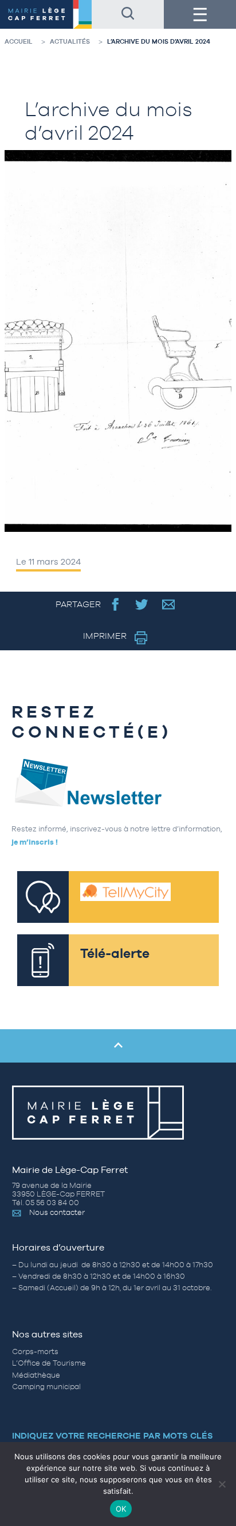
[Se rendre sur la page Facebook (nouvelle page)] (115, 604)
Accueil (19, 41)
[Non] (221, 1484)
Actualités (70, 41)
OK (121, 1508)
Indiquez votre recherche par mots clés (112, 1435)
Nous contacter (57, 1212)
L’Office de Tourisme (49, 1363)
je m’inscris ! (34, 842)
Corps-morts (35, 1351)
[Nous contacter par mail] (168, 604)
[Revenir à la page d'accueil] (46, 14)
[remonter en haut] (118, 1046)
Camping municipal (46, 1386)
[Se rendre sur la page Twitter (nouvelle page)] (141, 604)
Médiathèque (36, 1375)
